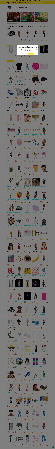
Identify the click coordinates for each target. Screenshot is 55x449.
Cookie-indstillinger (24, 53)
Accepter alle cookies (31, 53)
